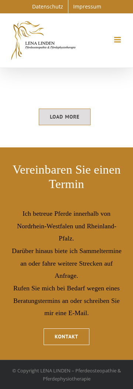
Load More (64, 116)
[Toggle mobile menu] (118, 40)
